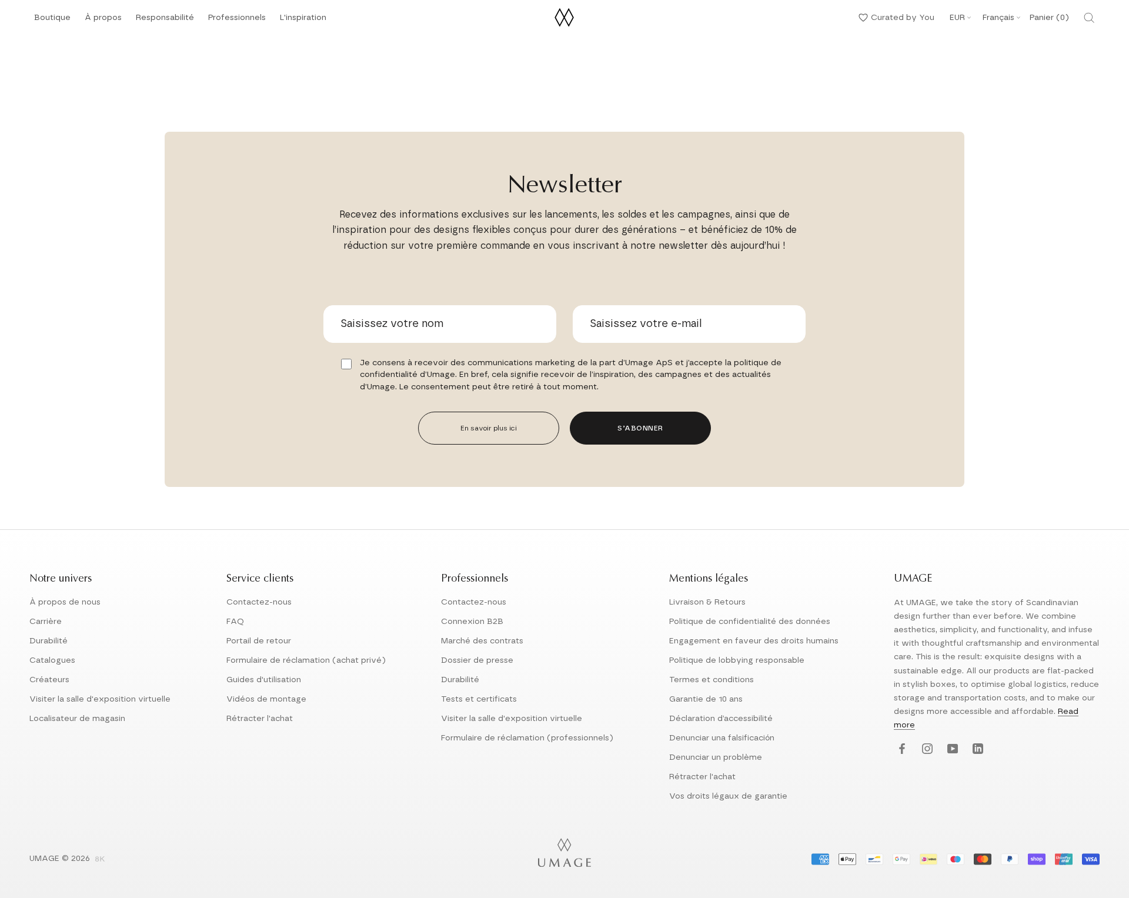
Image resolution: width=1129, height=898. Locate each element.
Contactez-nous (259, 602)
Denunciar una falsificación (721, 738)
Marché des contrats (482, 641)
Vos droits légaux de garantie (728, 796)
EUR (957, 18)
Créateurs (49, 680)
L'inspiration (303, 21)
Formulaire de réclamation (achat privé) (306, 660)
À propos (103, 21)
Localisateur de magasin (77, 719)
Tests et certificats (479, 699)
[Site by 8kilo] (100, 859)
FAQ (235, 621)
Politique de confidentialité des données (749, 621)
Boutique (52, 21)
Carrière (45, 621)
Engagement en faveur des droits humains (754, 641)
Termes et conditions (711, 680)
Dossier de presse (477, 660)
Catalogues (52, 660)
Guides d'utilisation (263, 680)
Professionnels (237, 18)
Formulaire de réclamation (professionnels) (527, 738)
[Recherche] (1089, 17)
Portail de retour (258, 641)
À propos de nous (65, 602)
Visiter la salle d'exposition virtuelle (100, 699)
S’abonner (640, 428)
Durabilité (48, 641)
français (998, 18)
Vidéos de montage (266, 699)
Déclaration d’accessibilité (721, 719)
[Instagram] (926, 749)
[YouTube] (951, 749)
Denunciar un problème (715, 757)
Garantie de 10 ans (706, 699)
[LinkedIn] (976, 749)
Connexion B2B (472, 621)
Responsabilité (165, 21)
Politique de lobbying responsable (736, 660)
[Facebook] (900, 749)
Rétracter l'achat (259, 719)
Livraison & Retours (707, 602)
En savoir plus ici (488, 428)
